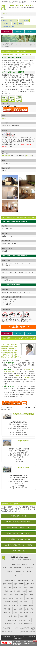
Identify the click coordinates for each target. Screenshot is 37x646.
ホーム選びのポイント (28, 567)
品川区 (15, 587)
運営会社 (29, 571)
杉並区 (31, 587)
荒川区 (10, 584)
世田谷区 (12, 591)
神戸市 (26, 612)
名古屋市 (21, 609)
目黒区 (31, 594)
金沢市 (10, 616)
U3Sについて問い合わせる (14, 403)
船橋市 (25, 602)
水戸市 (4, 609)
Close (35, 641)
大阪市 (5, 612)
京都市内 (26, 377)
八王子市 (5, 598)
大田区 (27, 584)
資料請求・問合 (7, 643)
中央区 (24, 591)
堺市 (10, 612)
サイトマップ (18, 575)
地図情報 (30, 31)
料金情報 (18, 31)
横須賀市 (14, 602)
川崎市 (27, 598)
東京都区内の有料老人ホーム (25, 580)
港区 (26, 594)
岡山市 (31, 612)
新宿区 (26, 587)
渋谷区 (20, 587)
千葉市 (20, 602)
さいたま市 (7, 605)
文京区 (22, 594)
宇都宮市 (25, 605)
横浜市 (22, 598)
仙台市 (15, 609)
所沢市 (19, 605)
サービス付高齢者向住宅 (25, 623)
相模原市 (7, 602)
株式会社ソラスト (7, 118)
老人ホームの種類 (7, 567)
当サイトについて (20, 571)
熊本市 (26, 616)
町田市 (11, 598)
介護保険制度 (17, 567)
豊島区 (5, 594)
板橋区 (15, 584)
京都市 (20, 612)
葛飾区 (32, 584)
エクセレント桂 (23, 467)
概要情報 (6, 31)
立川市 (16, 598)
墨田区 (6, 591)
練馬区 (16, 594)
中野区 (11, 594)
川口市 (13, 605)
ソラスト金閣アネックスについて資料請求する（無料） (19, 326)
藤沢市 (32, 598)
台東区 (18, 591)
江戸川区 (21, 584)
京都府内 (16, 375)
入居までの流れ (9, 571)
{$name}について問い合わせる (15, 109)
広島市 (16, 616)
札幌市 (10, 609)
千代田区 (29, 591)
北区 (5, 587)
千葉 (30, 602)
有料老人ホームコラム (28, 564)
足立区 (4, 584)
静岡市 (27, 609)
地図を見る (29, 155)
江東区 (10, 587)
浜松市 (32, 609)
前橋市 (31, 605)
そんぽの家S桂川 (23, 441)
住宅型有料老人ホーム (13, 371)
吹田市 (15, 612)
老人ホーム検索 (16, 564)
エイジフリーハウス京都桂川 (23, 414)
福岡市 (21, 616)
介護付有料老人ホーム (25, 620)
